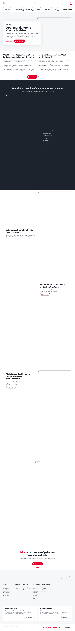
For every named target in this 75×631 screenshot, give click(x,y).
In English (65, 9)
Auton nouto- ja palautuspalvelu (50, 143)
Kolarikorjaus (29, 9)
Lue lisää (9, 241)
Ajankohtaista (46, 584)
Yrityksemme (36, 584)
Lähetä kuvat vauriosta (8, 589)
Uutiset (43, 591)
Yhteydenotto (6, 596)
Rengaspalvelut (46, 138)
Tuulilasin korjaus (6, 591)
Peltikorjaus (17, 586)
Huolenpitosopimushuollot (9, 64)
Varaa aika (7, 9)
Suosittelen (35, 595)
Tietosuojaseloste (57, 627)
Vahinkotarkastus (6, 588)
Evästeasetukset (47, 627)
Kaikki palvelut (6, 586)
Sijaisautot (45, 140)
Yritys (55, 9)
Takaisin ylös (65, 577)
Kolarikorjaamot (26, 588)
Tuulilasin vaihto (6, 592)
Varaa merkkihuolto (7, 594)
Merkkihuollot (9, 14)
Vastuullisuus (67, 3)
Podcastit (44, 588)
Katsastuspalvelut (47, 133)
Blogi (43, 589)
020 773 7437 (8, 3)
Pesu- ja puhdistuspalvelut (49, 130)
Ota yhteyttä (42, 77)
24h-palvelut (35, 588)
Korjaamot (26, 584)
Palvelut (17, 584)
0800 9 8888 (45, 294)
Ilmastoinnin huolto (47, 135)
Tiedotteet (44, 586)
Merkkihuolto (47, 9)
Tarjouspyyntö (6, 595)
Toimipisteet (19, 9)
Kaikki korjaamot (26, 586)
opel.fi (37, 567)
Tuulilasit (38, 9)
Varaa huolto (20, 41)
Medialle (35, 598)
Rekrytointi (58, 3)
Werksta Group (36, 596)
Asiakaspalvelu (36, 586)
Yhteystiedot (35, 591)
